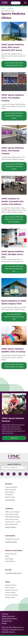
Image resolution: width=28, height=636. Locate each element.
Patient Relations (10, 561)
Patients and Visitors (13, 550)
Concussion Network (11, 487)
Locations (9, 508)
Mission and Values (10, 585)
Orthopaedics (9, 495)
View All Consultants (11, 542)
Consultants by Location (12, 539)
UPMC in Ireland (10, 588)
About (7, 582)
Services (8, 484)
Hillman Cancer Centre (11, 519)
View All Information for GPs (13, 573)
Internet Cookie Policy (11, 595)
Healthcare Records (11, 554)
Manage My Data (10, 598)
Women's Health (10, 497)
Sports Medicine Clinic (11, 524)
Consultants (10, 536)
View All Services (10, 500)
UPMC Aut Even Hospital (12, 512)
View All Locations (10, 527)
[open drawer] (25, 2)
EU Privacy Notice (10, 593)
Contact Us (5, 614)
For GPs (8, 570)
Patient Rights (9, 559)
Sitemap (4, 623)
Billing (7, 556)
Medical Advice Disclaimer (9, 618)
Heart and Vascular (10, 490)
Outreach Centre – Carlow (12, 522)
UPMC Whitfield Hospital (12, 517)
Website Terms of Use (11, 590)
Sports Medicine (9, 492)
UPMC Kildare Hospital (11, 514)
